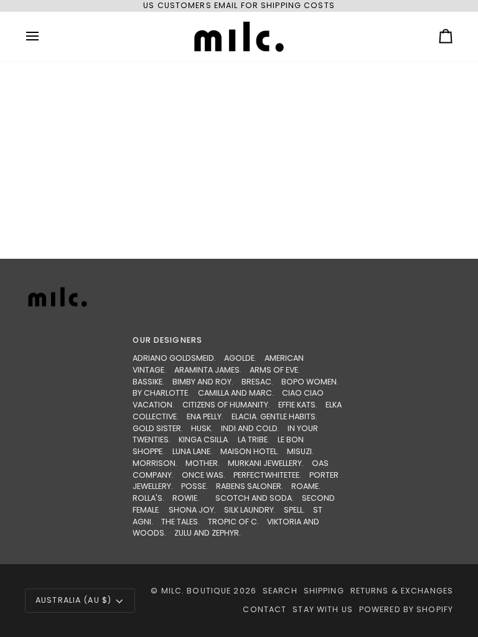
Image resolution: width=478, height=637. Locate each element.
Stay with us (323, 609)
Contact (264, 609)
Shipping (324, 590)
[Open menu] (43, 36)
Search (280, 590)
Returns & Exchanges (401, 590)
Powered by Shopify (406, 609)
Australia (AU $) (73, 600)
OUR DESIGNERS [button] (167, 340)
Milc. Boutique (196, 590)
